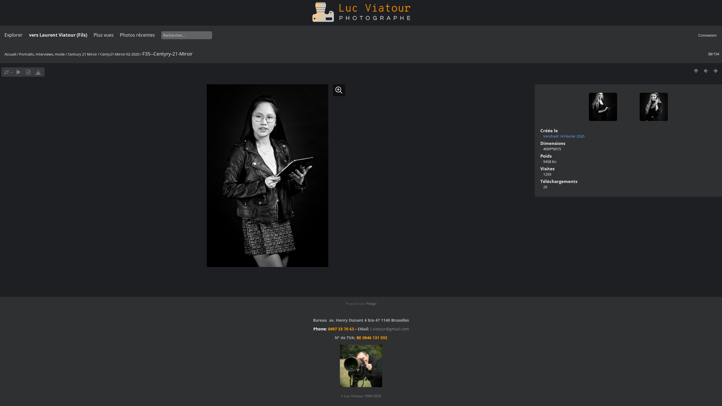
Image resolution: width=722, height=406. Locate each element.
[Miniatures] (696, 70)
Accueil (10, 54)
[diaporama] (18, 72)
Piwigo (371, 303)
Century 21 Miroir (83, 54)
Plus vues (104, 35)
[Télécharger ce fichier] (38, 72)
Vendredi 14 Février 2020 (563, 136)
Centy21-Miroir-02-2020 (119, 54)
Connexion (707, 35)
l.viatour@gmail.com (389, 329)
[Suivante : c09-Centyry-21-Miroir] (716, 70)
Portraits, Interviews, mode (42, 54)
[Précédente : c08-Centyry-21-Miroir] (706, 70)
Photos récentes (137, 35)
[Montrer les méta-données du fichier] (28, 72)
